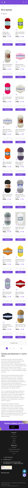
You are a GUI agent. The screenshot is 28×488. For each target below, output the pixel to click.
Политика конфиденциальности (9, 485)
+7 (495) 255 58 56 (8, 457)
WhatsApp (20, 476)
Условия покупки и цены (14, 449)
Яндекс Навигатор (18, 463)
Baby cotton (14, 436)
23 (21, 348)
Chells (14, 440)
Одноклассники (16, 476)
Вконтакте (2, 476)
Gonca (14, 438)
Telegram (7, 476)
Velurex (14, 443)
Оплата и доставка (14, 451)
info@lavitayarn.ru (7, 459)
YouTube (11, 476)
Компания (14, 447)
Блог (14, 453)
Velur (14, 434)
